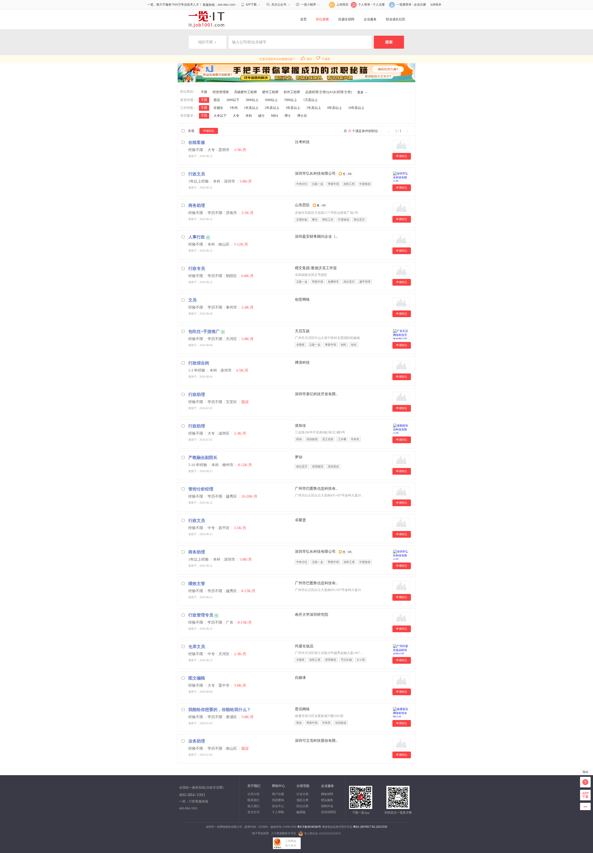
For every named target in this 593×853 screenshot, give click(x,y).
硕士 (261, 115)
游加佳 (300, 425)
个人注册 (379, 4)
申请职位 (208, 131)
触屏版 (301, 812)
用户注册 (278, 794)
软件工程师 (292, 92)
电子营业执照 (260, 833)
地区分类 (302, 800)
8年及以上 (334, 108)
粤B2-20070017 (362, 826)
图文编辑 (196, 678)
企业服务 (370, 19)
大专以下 (220, 115)
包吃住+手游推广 (204, 331)
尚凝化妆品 (304, 646)
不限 (204, 92)
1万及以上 (310, 100)
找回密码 (278, 800)
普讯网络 (302, 709)
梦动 (298, 457)
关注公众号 (278, 4)
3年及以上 (293, 108)
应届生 (218, 108)
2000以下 (232, 100)
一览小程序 (308, 4)
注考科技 (302, 142)
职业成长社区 (395, 19)
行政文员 (196, 174)
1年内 (234, 108)
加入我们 (253, 806)
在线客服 (196, 142)
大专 (236, 115)
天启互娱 (302, 331)
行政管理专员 (200, 615)
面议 (217, 100)
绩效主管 (196, 583)
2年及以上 (272, 108)
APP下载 (251, 4)
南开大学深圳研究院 (311, 614)
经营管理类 (221, 92)
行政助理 (196, 394)
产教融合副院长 (203, 457)
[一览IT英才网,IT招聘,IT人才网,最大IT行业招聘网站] (207, 19)
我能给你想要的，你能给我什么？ (219, 709)
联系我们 (253, 800)
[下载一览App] (360, 807)
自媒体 (300, 677)
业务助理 (196, 741)
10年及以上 (356, 108)
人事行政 (196, 237)
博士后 (302, 115)
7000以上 (290, 100)
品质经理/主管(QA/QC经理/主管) (328, 92)
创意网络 (302, 299)
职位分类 (302, 806)
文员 (192, 300)
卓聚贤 (300, 520)
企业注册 (420, 4)
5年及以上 (313, 108)
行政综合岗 (198, 363)
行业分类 (302, 794)
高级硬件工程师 (245, 92)
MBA (274, 115)
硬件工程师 (270, 92)
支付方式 (253, 812)
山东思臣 (302, 205)
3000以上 (252, 100)
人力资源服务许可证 (283, 833)
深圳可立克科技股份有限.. (316, 740)
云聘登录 (435, 4)
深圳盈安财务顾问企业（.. (316, 236)
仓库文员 (196, 646)
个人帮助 (278, 812)
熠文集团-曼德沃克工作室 (316, 268)
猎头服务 (327, 800)
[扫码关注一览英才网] (398, 807)
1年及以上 (251, 108)
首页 (303, 19)
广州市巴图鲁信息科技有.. (316, 488)
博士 (287, 115)
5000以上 (271, 100)
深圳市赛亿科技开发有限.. (316, 394)
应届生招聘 (346, 19)
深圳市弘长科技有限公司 (315, 173)
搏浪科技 (302, 362)
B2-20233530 (379, 826)
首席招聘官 (328, 812)
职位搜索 (322, 19)
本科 (249, 115)
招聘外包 (327, 806)
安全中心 (278, 806)
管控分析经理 (200, 489)
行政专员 (196, 268)
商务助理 (196, 205)
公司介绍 (253, 794)
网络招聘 (327, 794)
